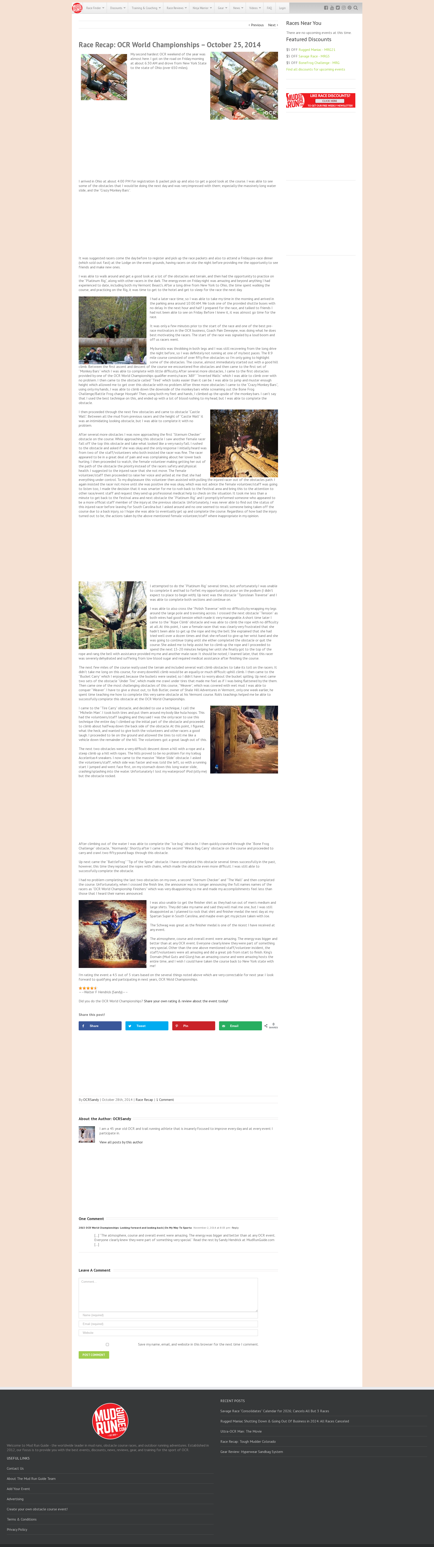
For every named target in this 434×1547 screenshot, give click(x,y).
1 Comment (165, 1099)
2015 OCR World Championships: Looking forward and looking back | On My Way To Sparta (135, 1227)
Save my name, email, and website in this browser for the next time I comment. (198, 1344)
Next (272, 25)
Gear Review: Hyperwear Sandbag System (251, 1451)
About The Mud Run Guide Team (31, 1478)
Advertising (15, 1499)
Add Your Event (18, 1488)
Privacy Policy (17, 1529)
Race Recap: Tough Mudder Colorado (248, 1441)
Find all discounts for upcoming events (315, 69)
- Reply (234, 1227)
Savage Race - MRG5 (314, 56)
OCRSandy (91, 1099)
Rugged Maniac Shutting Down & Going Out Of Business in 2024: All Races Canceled (284, 1421)
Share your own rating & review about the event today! (186, 1001)
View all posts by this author (121, 1142)
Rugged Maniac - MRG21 (317, 49)
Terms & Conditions (22, 1519)
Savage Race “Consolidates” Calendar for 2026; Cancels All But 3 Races (274, 1411)
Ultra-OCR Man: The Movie (241, 1431)
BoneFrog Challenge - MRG (319, 62)
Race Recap (144, 1099)
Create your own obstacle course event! (37, 1509)
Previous (257, 25)
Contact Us (15, 1468)
